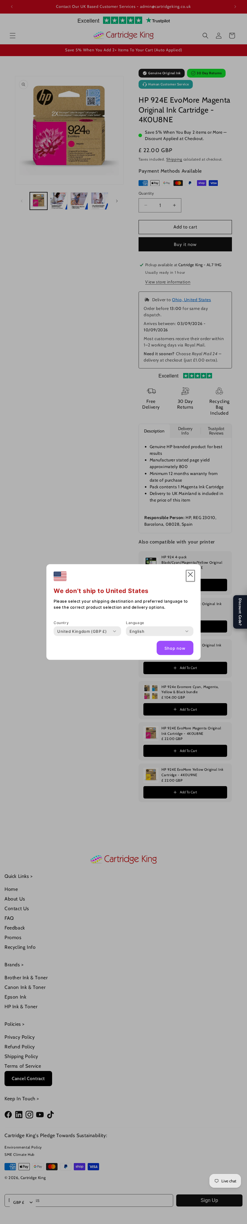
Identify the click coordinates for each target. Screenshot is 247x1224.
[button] (190, 576)
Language (135, 622)
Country (61, 622)
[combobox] (82, 631)
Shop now (175, 647)
